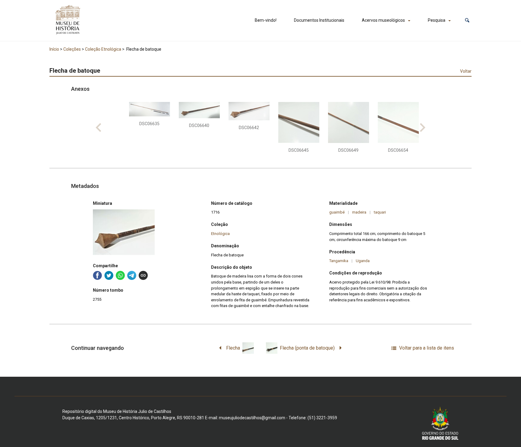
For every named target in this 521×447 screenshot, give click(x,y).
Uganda (363, 260)
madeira (359, 212)
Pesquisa (436, 20)
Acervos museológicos (383, 20)
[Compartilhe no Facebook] (97, 275)
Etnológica (220, 233)
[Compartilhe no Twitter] (108, 275)
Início (54, 49)
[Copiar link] (143, 275)
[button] (467, 20)
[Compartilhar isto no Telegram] (131, 275)
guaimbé (337, 212)
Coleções (72, 49)
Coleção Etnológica (103, 49)
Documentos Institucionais (319, 20)
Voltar (466, 71)
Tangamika (338, 260)
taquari (380, 212)
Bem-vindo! (265, 20)
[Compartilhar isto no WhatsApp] (120, 275)
